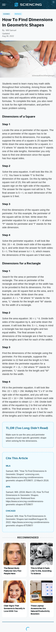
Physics (18, 14)
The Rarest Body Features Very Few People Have (12, 571)
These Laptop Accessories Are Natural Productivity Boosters (40, 610)
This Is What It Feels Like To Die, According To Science (41, 571)
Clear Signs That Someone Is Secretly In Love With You (14, 608)
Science (6, 14)
